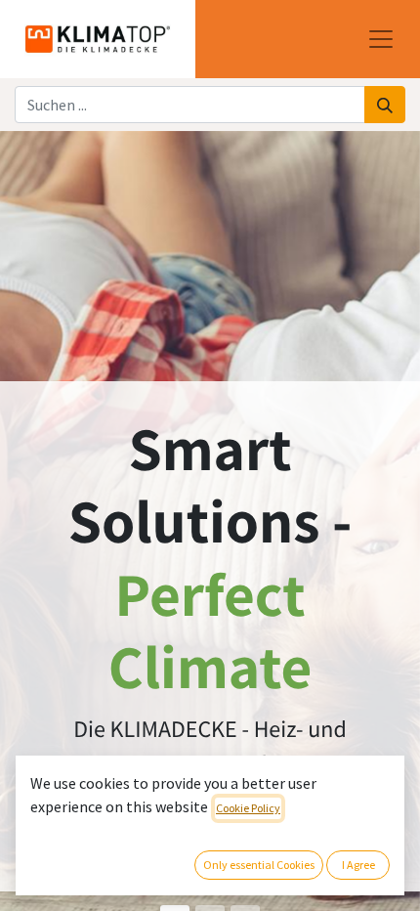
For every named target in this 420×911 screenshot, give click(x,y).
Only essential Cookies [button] (259, 864)
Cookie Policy (248, 808)
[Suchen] (384, 104)
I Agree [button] (358, 864)
